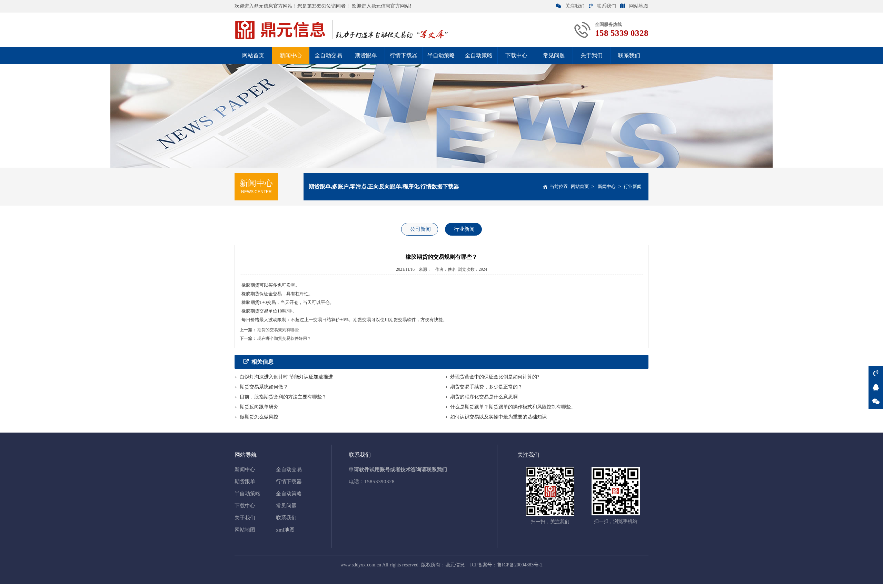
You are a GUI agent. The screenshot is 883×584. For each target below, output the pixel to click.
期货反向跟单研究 (259, 406)
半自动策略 (441, 55)
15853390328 (379, 481)
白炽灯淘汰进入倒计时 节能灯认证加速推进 (286, 376)
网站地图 (638, 6)
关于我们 (592, 55)
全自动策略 (479, 55)
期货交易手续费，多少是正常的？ (486, 386)
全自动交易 (328, 55)
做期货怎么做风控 (259, 416)
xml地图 (285, 530)
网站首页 (253, 55)
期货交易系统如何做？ (264, 386)
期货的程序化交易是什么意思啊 (484, 396)
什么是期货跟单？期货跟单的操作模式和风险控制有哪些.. (512, 406)
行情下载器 (403, 55)
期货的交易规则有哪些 (278, 329)
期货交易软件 (402, 319)
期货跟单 (366, 55)
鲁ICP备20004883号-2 (520, 564)
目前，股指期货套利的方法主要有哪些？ (283, 396)
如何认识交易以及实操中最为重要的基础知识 (498, 416)
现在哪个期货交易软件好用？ (284, 338)
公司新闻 (420, 229)
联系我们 (606, 6)
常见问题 (554, 55)
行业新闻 (633, 186)
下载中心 (516, 55)
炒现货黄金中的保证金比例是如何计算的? (494, 376)
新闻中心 (291, 55)
